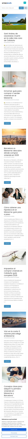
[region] (14, 428)
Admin (7, 42)
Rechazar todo (14, 436)
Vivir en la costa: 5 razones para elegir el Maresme (12, 333)
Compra (12, 42)
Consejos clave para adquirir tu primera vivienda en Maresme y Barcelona (13, 391)
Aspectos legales (14, 99)
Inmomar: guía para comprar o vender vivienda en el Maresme (12, 94)
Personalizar (14, 433)
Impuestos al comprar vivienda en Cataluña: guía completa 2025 (13, 272)
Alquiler (12, 337)
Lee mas (7, 65)
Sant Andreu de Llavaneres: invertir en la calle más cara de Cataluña (13, 37)
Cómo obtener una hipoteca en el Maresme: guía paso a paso (13, 211)
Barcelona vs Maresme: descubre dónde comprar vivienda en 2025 (13, 151)
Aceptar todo (14, 429)
